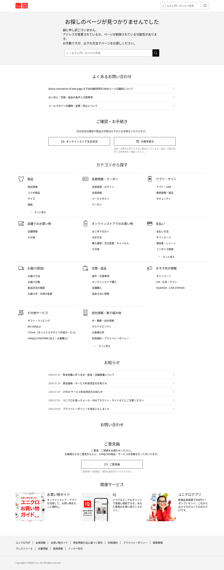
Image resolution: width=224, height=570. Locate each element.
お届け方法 (34, 276)
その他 (31, 237)
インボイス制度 (164, 249)
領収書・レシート (166, 243)
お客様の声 (98, 332)
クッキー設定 (75, 548)
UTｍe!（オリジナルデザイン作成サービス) (52, 332)
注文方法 (97, 237)
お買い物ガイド (59, 542)
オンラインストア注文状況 (82, 141)
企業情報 (43, 548)
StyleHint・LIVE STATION (170, 287)
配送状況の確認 (36, 287)
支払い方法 (162, 231)
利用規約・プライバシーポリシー (110, 338)
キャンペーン (163, 276)
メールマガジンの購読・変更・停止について (73, 105)
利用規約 (113, 542)
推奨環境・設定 (164, 192)
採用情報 (58, 548)
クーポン (97, 204)
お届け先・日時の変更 (40, 293)
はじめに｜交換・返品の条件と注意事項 (70, 97)
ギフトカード (163, 237)
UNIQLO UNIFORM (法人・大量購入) (48, 338)
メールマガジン (100, 198)
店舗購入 (97, 287)
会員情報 (97, 192)
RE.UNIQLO (34, 326)
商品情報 (33, 186)
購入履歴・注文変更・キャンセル (110, 243)
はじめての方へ (100, 231)
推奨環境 (158, 542)
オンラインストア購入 (104, 282)
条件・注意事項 (100, 276)
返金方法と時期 (100, 293)
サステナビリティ (102, 326)
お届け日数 (34, 282)
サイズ (31, 198)
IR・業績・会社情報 (103, 320)
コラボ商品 (34, 192)
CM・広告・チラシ (166, 282)
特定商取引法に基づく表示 (88, 542)
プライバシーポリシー (135, 542)
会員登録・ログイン (103, 186)
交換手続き (147, 141)
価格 (30, 204)
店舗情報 (33, 231)
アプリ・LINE (163, 186)
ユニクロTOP (23, 542)
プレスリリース (24, 548)
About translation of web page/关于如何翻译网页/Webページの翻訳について (90, 88)
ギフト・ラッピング (39, 320)
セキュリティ (163, 198)
